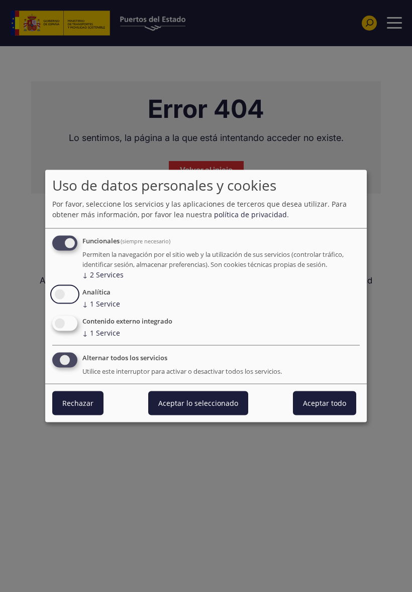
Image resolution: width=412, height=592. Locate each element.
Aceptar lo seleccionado (198, 402)
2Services (103, 274)
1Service (101, 304)
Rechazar (77, 402)
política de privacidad (250, 214)
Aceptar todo (324, 402)
